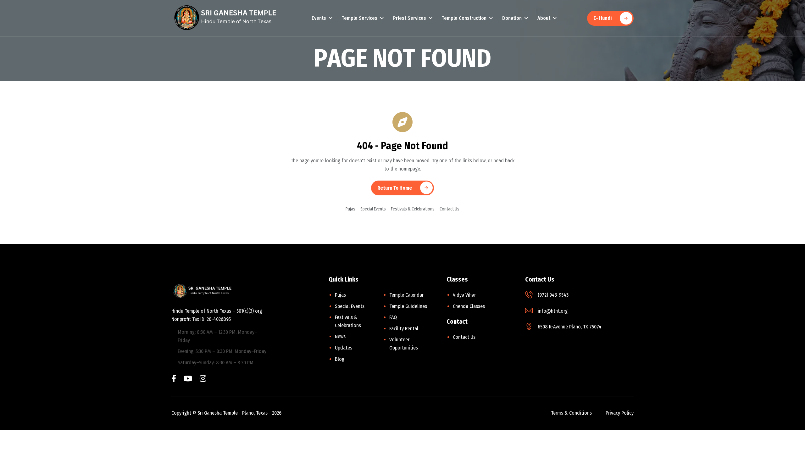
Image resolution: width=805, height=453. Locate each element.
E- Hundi (602, 18)
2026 (276, 413)
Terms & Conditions (571, 413)
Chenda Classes (469, 306)
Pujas (350, 209)
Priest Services (409, 18)
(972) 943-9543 (553, 295)
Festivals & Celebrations (413, 209)
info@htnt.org (553, 311)
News (340, 336)
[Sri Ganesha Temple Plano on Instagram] (203, 379)
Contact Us (449, 209)
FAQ (393, 317)
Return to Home (394, 188)
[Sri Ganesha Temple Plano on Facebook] (173, 379)
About (543, 18)
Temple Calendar (406, 295)
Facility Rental (403, 329)
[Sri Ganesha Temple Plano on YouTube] (188, 379)
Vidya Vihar (464, 295)
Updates (343, 348)
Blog (339, 359)
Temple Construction (464, 18)
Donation (512, 18)
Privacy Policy (620, 413)
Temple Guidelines (408, 306)
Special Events (373, 209)
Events (319, 18)
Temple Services (359, 18)
